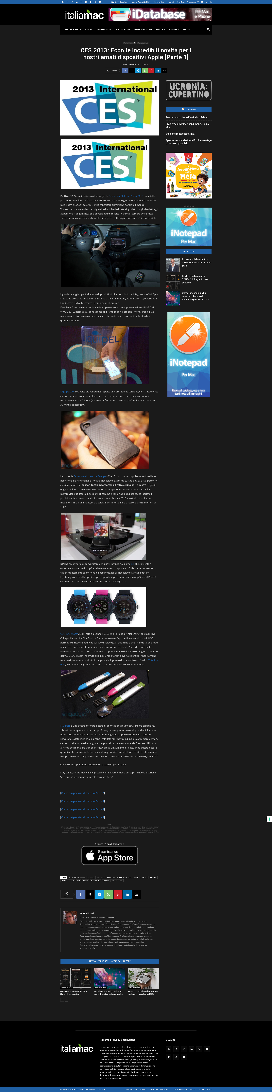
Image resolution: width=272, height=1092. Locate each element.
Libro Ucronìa (122, 29)
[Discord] (62, 2)
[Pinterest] (81, 2)
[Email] (164, 70)
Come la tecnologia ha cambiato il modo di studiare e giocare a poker (196, 296)
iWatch (85, 881)
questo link (104, 1053)
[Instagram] (72, 2)
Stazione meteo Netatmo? (180, 133)
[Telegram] (90, 2)
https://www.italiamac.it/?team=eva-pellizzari (97, 917)
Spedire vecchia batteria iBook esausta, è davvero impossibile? (189, 142)
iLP (132, 563)
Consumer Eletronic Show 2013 (126, 196)
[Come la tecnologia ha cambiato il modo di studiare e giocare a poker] (109, 978)
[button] (208, 29)
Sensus (106, 881)
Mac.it (186, 29)
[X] (95, 2)
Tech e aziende (143, 43)
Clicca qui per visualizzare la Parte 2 (82, 793)
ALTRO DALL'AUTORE (121, 961)
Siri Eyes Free (117, 881)
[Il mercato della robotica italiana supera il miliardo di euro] (173, 265)
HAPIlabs (65, 881)
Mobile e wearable (129, 43)
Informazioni (159, 2)
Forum (88, 29)
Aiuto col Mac (190, 109)
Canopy (91, 877)
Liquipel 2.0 (67, 391)
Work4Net (180, 2)
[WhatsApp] (145, 70)
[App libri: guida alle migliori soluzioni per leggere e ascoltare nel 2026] (143, 978)
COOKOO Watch (69, 633)
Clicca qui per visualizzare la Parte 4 (82, 809)
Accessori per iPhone (77, 877)
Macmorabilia (206, 2)
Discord (160, 29)
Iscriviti (171, 2)
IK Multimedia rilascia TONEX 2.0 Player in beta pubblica (195, 279)
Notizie (173, 29)
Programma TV (193, 2)
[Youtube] (100, 2)
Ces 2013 (100, 877)
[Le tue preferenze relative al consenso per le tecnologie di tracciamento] (269, 819)
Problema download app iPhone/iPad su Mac (188, 125)
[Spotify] (86, 2)
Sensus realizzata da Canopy (90, 476)
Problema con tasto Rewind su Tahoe (187, 117)
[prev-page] (62, 1000)
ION (78, 881)
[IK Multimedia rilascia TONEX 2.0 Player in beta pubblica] (75, 978)
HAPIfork (65, 725)
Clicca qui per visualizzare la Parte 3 (82, 801)
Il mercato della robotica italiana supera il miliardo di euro (196, 262)
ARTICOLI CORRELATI (98, 961)
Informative (100, 1089)
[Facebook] (67, 2)
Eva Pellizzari (130, 64)
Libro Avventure (143, 29)
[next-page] (66, 1000)
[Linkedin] (76, 2)
